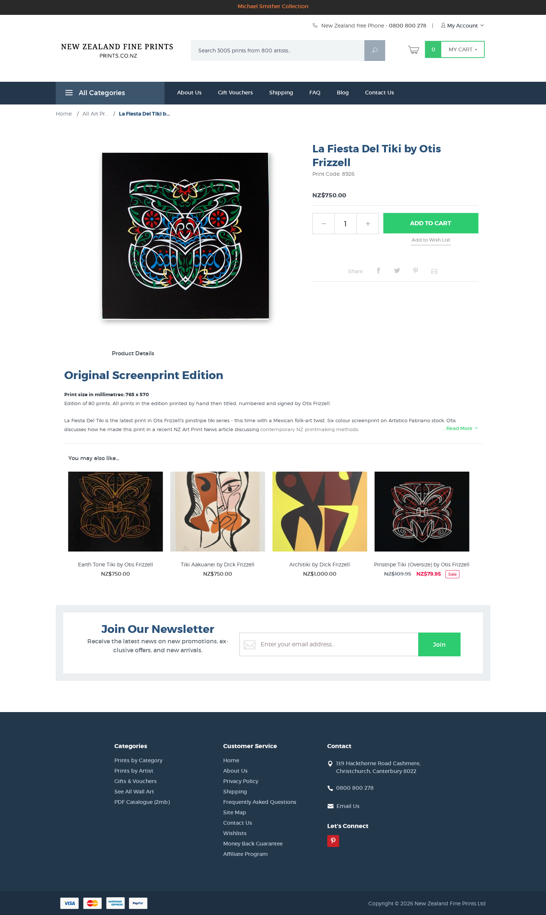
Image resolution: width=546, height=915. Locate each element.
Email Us (348, 806)
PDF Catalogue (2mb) (142, 802)
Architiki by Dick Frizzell (319, 564)
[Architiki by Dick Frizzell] (320, 513)
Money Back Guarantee (253, 843)
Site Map (234, 812)
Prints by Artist (133, 770)
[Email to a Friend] (434, 270)
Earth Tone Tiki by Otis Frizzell (115, 564)
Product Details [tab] (133, 353)
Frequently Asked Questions (259, 802)
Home (231, 760)
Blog (343, 92)
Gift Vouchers (235, 92)
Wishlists (235, 833)
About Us (189, 92)
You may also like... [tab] (93, 458)
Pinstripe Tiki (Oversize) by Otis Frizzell (421, 564)
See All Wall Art (134, 791)
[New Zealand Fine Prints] (121, 49)
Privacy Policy (240, 781)
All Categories (101, 93)
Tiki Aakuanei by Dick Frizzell (217, 564)
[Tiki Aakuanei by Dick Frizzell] (217, 513)
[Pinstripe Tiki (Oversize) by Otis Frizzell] (422, 513)
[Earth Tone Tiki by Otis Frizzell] (115, 513)
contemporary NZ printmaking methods (309, 429)
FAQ (315, 92)
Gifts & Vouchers (135, 781)
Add (430, 223)
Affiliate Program (245, 854)
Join (439, 644)
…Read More (458, 428)
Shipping (281, 92)
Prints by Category (138, 760)
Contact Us (379, 92)
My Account (463, 25)
